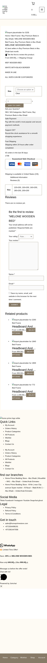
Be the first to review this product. (21, 55)
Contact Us (9, 444)
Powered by (8, 583)
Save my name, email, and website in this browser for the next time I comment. (22, 296)
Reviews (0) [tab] (15, 180)
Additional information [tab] (18, 177)
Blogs (7, 441)
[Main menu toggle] (42, 9)
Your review (14, 240)
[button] (23, 576)
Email (11, 284)
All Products (10, 435)
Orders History (11, 428)
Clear (18, 93)
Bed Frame (15, 36)
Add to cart (14, 105)
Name (12, 274)
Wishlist (8, 438)
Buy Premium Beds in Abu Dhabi (28, 42)
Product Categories (12, 431)
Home (7, 36)
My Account (9, 425)
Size (9, 91)
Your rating (14, 236)
